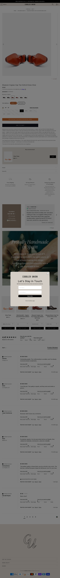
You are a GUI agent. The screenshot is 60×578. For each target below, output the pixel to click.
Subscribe (30, 296)
